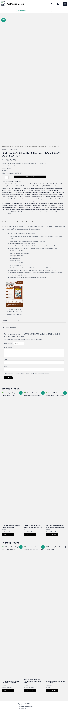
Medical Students (22, 203)
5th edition (11, 184)
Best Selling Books (34, 184)
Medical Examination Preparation (54, 196)
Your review (8, 347)
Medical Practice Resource (12, 201)
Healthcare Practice (47, 192)
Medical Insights (6, 199)
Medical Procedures (39, 201)
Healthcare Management (35, 192)
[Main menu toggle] (65, 4)
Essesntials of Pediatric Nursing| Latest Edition (50, 188)
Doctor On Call (53, 186)
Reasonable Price (54, 209)
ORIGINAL (46, 207)
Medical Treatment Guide (47, 205)
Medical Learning (15, 199)
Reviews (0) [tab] (29, 222)
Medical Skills (14, 203)
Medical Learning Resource (27, 199)
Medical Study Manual (33, 203)
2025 (6, 184)
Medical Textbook (14, 205)
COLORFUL (46, 186)
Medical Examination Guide (38, 196)
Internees (4, 194)
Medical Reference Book (51, 201)
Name (6, 359)
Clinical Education (44, 184)
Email (6, 366)
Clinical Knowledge (54, 184)
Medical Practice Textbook (26, 201)
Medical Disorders (47, 194)
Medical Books (10, 146)
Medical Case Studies (24, 194)
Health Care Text (13, 192)
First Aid (43, 190)
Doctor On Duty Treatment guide (13, 188)
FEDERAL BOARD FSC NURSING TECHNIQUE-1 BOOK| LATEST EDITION (21, 190)
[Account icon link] (58, 4)
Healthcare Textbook (58, 192)
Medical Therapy (23, 205)
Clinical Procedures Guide (26, 186)
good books (49, 190)
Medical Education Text (13, 196)
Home (3, 146)
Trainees (7, 211)
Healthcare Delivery (23, 192)
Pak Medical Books (15, 4)
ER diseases (34, 188)
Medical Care (15, 194)
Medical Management (39, 199)
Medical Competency (36, 194)
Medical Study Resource (46, 203)
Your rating (8, 343)
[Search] (50, 10)
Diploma (9, 149)
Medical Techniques (58, 203)
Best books (26, 184)
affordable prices (18, 184)
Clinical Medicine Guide (13, 186)
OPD (42, 207)
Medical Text (5, 205)
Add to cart (29, 177)
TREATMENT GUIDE (15, 211)
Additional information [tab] (18, 222)
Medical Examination (25, 196)
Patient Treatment (29, 209)
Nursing (17, 146)
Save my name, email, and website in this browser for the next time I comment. (27, 373)
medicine (9, 207)
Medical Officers (50, 199)
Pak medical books (55, 207)
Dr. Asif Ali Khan (27, 188)
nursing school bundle (22, 207)
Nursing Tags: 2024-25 (34, 207)
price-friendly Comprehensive (41, 209)
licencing (9, 194)
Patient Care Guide (10, 209)
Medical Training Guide (34, 205)
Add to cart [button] (8, 534)
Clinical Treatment (37, 186)
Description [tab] (5, 222)
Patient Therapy (19, 209)
